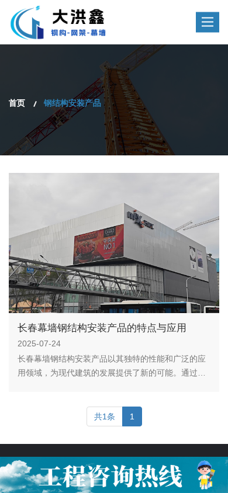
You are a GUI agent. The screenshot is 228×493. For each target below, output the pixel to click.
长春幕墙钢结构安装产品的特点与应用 (102, 328)
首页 (17, 102)
